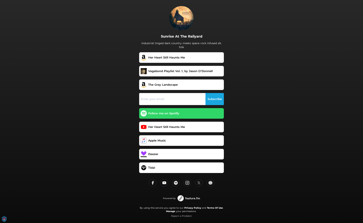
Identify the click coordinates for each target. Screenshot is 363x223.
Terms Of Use (215, 207)
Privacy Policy (192, 207)
